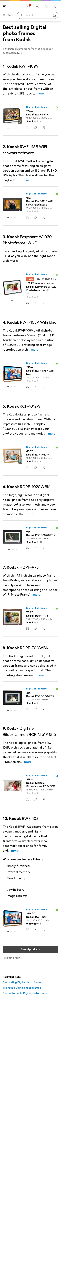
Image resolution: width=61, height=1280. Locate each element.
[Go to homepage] (4, 6)
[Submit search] (21, 15)
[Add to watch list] (36, 127)
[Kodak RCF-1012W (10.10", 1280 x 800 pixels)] (30, 458)
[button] (22, 53)
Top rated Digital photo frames (22, 988)
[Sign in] (37, 6)
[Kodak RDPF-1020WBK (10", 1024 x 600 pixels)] (30, 538)
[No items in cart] (55, 6)
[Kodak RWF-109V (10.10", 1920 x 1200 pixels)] (30, 118)
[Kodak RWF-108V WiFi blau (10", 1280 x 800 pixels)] (30, 375)
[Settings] (28, 6)
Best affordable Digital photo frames (25, 993)
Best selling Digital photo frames (23, 982)
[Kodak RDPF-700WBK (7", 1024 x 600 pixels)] (30, 699)
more (40, 93)
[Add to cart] (44, 127)
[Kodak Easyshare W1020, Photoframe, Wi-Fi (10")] (30, 289)
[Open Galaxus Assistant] (46, 6)
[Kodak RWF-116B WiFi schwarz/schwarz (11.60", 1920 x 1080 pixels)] (30, 206)
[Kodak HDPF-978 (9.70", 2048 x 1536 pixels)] (30, 619)
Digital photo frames (37, 107)
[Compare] (28, 127)
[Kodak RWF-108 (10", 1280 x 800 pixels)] (30, 920)
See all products (30, 949)
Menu (10, 15)
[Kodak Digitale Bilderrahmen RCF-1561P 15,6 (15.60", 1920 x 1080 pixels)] (30, 787)
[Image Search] (54, 15)
